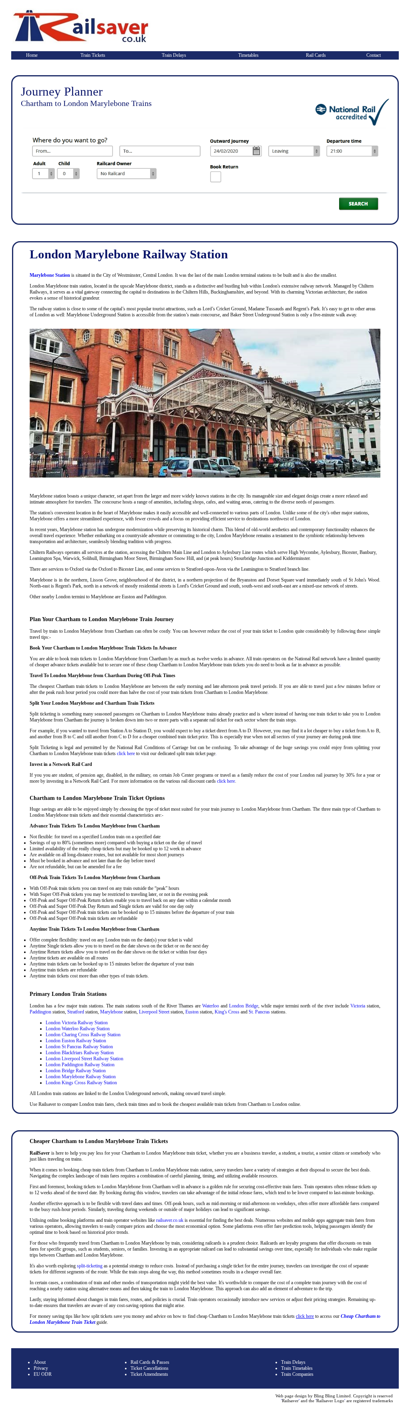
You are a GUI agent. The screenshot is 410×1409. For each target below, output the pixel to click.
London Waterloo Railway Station (78, 1028)
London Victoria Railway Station (77, 1022)
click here (126, 753)
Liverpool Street (154, 1012)
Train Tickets (92, 55)
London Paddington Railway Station (80, 1064)
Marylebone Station (50, 275)
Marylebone (111, 1012)
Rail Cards (316, 55)
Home (32, 55)
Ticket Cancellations (150, 1368)
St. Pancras (259, 1012)
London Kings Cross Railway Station (81, 1082)
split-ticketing (89, 1266)
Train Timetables (297, 1368)
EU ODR (43, 1374)
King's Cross (227, 1012)
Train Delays (174, 55)
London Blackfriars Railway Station (80, 1052)
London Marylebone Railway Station (81, 1076)
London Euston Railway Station (76, 1040)
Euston (192, 1012)
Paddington (40, 1012)
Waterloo (210, 1006)
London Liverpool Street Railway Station (84, 1058)
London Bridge (243, 1006)
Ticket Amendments (149, 1374)
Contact (373, 55)
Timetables (248, 55)
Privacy (41, 1368)
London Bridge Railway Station (76, 1070)
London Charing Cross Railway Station (83, 1034)
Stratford (75, 1012)
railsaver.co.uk (169, 1220)
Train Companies (297, 1374)
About (40, 1362)
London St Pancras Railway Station (79, 1046)
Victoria (357, 1006)
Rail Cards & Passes (150, 1362)
